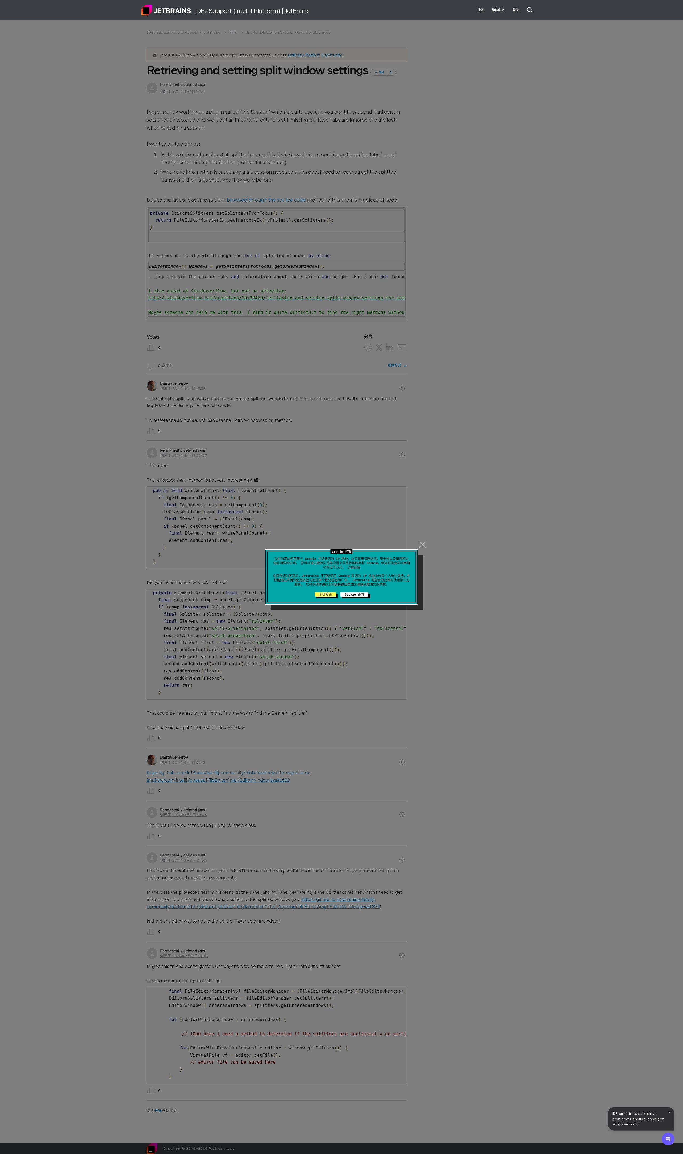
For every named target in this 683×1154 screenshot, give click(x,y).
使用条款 (302, 580)
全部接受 (325, 594)
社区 (480, 10)
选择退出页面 (344, 584)
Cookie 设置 (354, 594)
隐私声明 (286, 580)
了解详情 (353, 567)
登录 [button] (516, 10)
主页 (166, 10)
